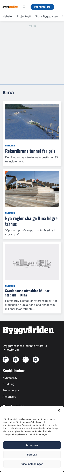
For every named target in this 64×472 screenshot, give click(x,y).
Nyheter (8, 16)
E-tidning (8, 384)
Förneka (32, 454)
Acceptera (32, 445)
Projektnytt (24, 16)
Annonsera (9, 396)
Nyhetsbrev (10, 377)
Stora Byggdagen (46, 16)
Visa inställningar (32, 464)
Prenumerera (11, 390)
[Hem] (12, 7)
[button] (59, 410)
